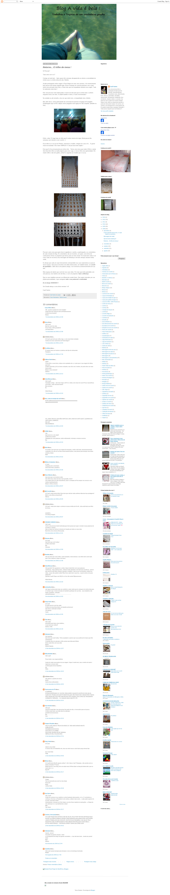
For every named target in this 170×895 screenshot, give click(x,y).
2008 (104, 228)
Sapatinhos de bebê (107, 391)
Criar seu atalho (104, 123)
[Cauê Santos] (102, 121)
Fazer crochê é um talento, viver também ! (117, 464)
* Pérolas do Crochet (108, 624)
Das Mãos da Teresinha (109, 546)
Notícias (104, 363)
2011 (104, 222)
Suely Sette (48, 601)
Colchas (104, 307)
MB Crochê (48, 491)
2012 (104, 219)
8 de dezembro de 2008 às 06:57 (54, 486)
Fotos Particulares (54, 297)
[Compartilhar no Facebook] (73, 295)
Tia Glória (47, 348)
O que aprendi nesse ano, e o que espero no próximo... (113, 233)
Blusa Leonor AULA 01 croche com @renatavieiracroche (116, 628)
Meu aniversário (106, 359)
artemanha (48, 587)
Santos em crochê (107, 387)
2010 (104, 224)
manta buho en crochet (116, 741)
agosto (106, 250)
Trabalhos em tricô (107, 409)
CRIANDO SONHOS (50, 522)
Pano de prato (106, 367)
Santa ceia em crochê (108, 385)
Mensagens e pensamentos (109, 357)
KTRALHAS (106, 572)
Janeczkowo (106, 714)
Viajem (104, 417)
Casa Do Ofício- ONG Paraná (110, 301)
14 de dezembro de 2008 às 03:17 (54, 772)
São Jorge (105, 389)
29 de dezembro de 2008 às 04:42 (54, 825)
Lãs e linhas (105, 343)
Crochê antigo (106, 313)
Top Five (104, 407)
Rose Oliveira (48, 475)
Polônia (104, 369)
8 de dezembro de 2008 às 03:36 (54, 470)
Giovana (47, 538)
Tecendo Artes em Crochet (110, 779)
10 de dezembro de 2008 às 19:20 (54, 671)
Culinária (104, 317)
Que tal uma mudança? (110, 238)
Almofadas (105, 269)
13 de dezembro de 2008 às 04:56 (54, 755)
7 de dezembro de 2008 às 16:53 (54, 343)
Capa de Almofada (107, 295)
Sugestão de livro (107, 395)
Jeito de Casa (106, 611)
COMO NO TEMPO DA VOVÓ (111, 682)
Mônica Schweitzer (50, 462)
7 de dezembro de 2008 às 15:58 (54, 331)
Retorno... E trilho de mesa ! (111, 241)
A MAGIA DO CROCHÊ (109, 669)
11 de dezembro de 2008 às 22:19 (54, 718)
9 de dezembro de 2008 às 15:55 (54, 614)
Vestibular (105, 415)
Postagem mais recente (49, 861)
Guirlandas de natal (107, 337)
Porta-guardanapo (107, 373)
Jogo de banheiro (107, 341)
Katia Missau (48, 379)
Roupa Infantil (106, 383)
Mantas (104, 347)
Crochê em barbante (107, 315)
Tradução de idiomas (108, 411)
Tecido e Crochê (106, 401)
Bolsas (104, 291)
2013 (104, 217)
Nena (46, 322)
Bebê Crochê (105, 281)
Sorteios (104, 393)
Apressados (106, 643)
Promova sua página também (108, 135)
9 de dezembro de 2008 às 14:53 (54, 596)
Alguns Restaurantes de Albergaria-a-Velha (113, 697)
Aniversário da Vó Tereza (109, 273)
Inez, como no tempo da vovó (53, 398)
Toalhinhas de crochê (108, 405)
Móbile (104, 361)
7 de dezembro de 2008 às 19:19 (54, 393)
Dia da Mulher (106, 321)
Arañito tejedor (107, 740)
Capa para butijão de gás (109, 297)
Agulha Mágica (107, 559)
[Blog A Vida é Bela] (102, 133)
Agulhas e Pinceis (108, 585)
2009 (104, 226)
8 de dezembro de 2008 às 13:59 (54, 549)
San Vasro (48, 793)
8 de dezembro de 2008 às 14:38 (54, 560)
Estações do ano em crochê (109, 327)
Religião (104, 381)
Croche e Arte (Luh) (50, 814)
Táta (46, 619)
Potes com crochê (107, 375)
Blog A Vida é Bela (105, 130)
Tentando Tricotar (108, 753)
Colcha (104, 305)
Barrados (104, 279)
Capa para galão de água (109, 299)
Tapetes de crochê (107, 399)
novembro (107, 244)
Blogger (93, 890)
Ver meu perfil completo (107, 111)
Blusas (104, 289)
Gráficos (104, 333)
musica (103, 143)
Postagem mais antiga (90, 861)
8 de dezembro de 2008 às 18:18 (54, 581)
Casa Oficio (48, 307)
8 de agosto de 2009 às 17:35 (53, 855)
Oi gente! (113, 644)
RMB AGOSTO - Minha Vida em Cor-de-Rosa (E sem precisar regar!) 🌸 (117, 524)
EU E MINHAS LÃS (108, 766)
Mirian (46, 761)
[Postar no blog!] (69, 295)
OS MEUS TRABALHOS (109, 656)
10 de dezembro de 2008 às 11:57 (54, 648)
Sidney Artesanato (108, 493)
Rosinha (47, 554)
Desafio (104, 319)
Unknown (47, 634)
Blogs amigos (105, 287)
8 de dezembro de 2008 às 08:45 (54, 499)
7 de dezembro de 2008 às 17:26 (54, 354)
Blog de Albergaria (108, 695)
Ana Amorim (48, 705)
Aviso (103, 275)
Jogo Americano (106, 339)
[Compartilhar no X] (71, 295)
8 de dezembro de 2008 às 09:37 (54, 517)
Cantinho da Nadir (108, 533)
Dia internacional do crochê (109, 323)
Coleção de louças (107, 309)
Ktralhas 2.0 (114, 574)
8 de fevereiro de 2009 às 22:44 (53, 843)
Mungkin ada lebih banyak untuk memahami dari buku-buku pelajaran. (117, 769)
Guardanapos (106, 335)
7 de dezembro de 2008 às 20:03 (54, 442)
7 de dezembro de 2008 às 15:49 (54, 317)
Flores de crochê (106, 329)
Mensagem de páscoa (108, 353)
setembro (106, 248)
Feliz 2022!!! (114, 754)
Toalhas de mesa (106, 403)
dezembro (107, 230)
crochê (104, 311)
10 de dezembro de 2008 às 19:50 (54, 684)
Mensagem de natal (107, 351)
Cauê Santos (113, 86)
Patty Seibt (48, 741)
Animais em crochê (107, 271)
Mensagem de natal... (109, 236)
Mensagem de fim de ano (109, 349)
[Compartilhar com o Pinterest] (75, 295)
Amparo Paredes (49, 723)
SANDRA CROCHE (108, 598)
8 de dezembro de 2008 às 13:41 (54, 533)
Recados (104, 379)
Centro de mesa (106, 303)
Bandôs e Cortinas (107, 277)
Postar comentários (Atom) (55, 864)
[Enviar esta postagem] (64, 294)
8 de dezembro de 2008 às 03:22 (54, 456)
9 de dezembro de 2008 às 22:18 (54, 629)
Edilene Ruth (48, 359)
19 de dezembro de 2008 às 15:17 (54, 809)
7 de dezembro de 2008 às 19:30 (54, 426)
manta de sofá (106, 345)
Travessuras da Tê (50, 689)
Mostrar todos (122, 804)
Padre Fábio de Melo (107, 365)
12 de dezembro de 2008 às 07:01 (54, 736)
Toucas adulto (114, 507)
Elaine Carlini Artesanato (110, 506)
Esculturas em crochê (108, 325)
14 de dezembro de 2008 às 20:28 (54, 788)
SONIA (47, 431)
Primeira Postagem (107, 377)
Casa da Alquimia (108, 727)
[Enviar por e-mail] (67, 295)
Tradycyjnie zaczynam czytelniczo (111, 639)
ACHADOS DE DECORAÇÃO (111, 701)
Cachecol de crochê (107, 293)
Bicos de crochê (106, 283)
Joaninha (47, 849)
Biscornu (104, 285)
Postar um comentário (51, 858)
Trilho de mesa (63, 297)
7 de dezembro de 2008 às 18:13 (54, 373)
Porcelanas (105, 371)
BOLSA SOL (114, 683)
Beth (46, 447)
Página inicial (70, 861)
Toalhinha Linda (114, 780)
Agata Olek (105, 265)
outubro (106, 246)
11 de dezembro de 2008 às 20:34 (54, 700)
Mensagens (105, 355)
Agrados (104, 267)
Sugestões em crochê (108, 397)
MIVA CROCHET (107, 792)
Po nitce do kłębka (108, 637)
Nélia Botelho (48, 653)
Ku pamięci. (113, 715)
